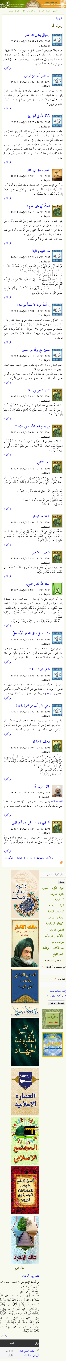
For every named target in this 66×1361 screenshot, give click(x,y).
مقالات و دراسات (29, 11)
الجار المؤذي (43, 462)
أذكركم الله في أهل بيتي (38, 116)
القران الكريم (58, 888)
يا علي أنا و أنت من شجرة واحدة (33, 706)
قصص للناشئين (56, 930)
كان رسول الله (42, 787)
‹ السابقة (40, 858)
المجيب (55, 11)
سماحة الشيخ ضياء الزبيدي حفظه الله (29, 1353)
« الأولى (49, 858)
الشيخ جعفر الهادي (56, 801)
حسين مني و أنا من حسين (36, 350)
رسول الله (51, 693)
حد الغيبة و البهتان (40, 251)
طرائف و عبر (57, 942)
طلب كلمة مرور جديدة (55, 995)
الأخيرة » (8, 858)
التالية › (19, 858)
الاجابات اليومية (56, 911)
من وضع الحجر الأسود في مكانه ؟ (32, 426)
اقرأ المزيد (7, 68)
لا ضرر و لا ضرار (40, 552)
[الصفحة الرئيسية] (33, 7)
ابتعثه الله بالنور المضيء (38, 584)
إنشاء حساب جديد (58, 991)
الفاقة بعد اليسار (41, 516)
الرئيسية (59, 18)
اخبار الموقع (58, 954)
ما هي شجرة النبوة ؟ (39, 669)
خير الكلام (58, 948)
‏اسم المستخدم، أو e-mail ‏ (54, 967)
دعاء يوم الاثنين (30, 1276)
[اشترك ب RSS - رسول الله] (61, 863)
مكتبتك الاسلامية (55, 923)
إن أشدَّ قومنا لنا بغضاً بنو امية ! (33, 305)
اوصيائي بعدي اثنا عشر (37, 35)
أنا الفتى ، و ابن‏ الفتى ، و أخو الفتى (31, 823)
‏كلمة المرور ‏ (60, 979)
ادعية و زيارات (44, 11)
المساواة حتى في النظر (38, 170)
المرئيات (46, 948)
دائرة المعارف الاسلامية (57, 896)
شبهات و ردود (14, 11)
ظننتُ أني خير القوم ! (38, 206)
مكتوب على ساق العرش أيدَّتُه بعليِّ (31, 633)
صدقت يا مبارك (41, 742)
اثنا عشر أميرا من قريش (37, 76)
